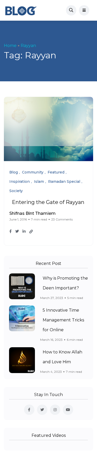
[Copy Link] (31, 231)
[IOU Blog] (21, 10)
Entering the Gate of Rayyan (48, 202)
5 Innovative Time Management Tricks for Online (63, 320)
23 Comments (62, 219)
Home (10, 45)
